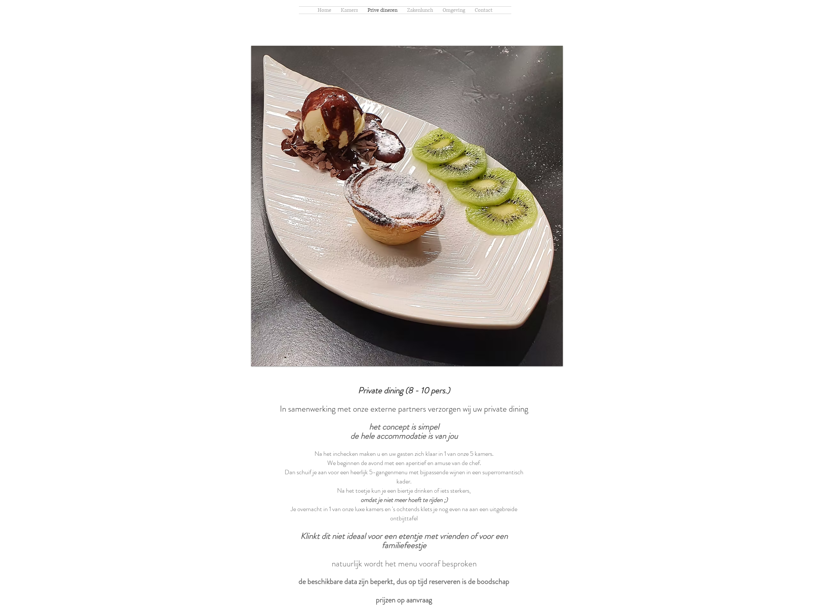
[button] (407, 206)
